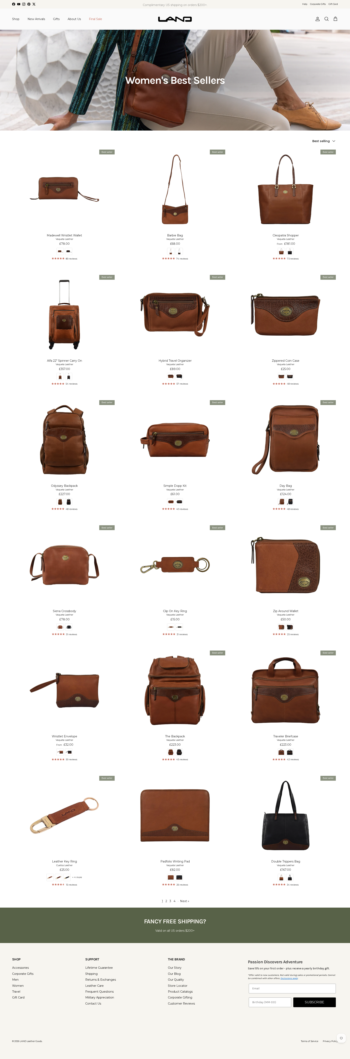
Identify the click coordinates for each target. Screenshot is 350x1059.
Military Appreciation (99, 997)
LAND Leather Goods (31, 1041)
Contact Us (93, 1003)
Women (18, 986)
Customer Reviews (181, 1003)
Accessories (20, 968)
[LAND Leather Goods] (175, 19)
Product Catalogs (180, 991)
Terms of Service (309, 1041)
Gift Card (333, 4)
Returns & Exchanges (100, 979)
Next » (184, 901)
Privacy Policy (330, 1041)
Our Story (174, 968)
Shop (15, 19)
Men (15, 979)
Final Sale (95, 19)
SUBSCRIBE (314, 1002)
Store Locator (177, 986)
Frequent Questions (99, 991)
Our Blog (174, 974)
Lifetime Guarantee (99, 968)
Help (304, 4)
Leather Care (94, 986)
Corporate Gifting (180, 997)
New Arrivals (36, 19)
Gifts (56, 19)
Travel (16, 991)
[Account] (317, 19)
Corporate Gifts (318, 4)
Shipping (91, 974)
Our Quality (176, 979)
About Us (74, 19)
